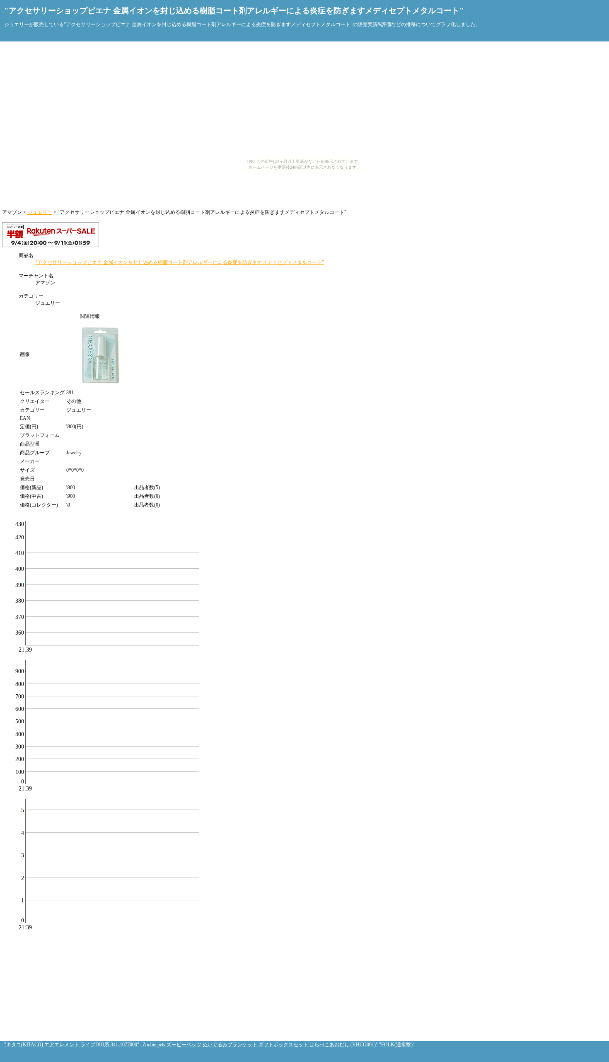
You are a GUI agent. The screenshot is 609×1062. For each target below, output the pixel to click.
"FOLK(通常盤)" (397, 1044)
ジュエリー (39, 212)
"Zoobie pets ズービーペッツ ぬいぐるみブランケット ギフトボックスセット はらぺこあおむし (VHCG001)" (259, 1044)
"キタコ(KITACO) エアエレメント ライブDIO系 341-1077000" (71, 1044)
